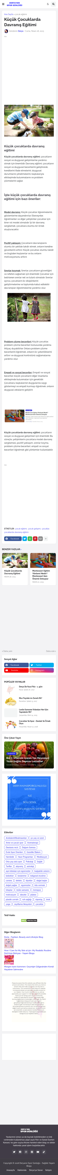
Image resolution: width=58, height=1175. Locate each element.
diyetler (29, 880)
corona (9, 880)
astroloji (30, 866)
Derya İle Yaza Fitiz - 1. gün (30, 687)
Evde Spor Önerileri (14, 852)
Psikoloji (29, 862)
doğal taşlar (41, 880)
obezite (23, 895)
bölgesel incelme (38, 876)
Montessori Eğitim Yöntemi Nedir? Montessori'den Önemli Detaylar (41, 575)
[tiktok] (44, 1152)
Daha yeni (7, 651)
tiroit (48, 899)
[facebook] (20, 1152)
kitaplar (9, 890)
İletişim (48, 1170)
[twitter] (14, 1152)
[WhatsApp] (30, 538)
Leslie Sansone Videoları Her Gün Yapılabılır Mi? (33, 711)
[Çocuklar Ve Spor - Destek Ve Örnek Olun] (10, 724)
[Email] (40, 538)
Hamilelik (10, 857)
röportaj (38, 899)
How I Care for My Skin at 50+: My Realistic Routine (27, 950)
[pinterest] (32, 1152)
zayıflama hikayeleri (23, 904)
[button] (3, 4)
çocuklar (45, 529)
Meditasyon (42, 857)
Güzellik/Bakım (33, 852)
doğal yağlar (11, 885)
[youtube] (38, 1152)
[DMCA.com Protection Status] (29, 921)
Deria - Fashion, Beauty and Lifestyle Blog (23, 937)
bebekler (10, 876)
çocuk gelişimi (34, 529)
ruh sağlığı (26, 899)
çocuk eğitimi (21, 14)
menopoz (37, 890)
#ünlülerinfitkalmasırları (16, 838)
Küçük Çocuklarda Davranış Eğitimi (13, 572)
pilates (33, 895)
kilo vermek (40, 885)
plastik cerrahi (12, 899)
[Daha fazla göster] (45, 538)
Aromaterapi (32, 843)
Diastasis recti (12, 847)
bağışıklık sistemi (42, 871)
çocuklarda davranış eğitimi (16, 532)
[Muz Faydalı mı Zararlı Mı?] (10, 701)
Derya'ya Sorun (36, 1170)
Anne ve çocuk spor (14, 843)
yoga (8, 904)
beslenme (22, 876)
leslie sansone (22, 890)
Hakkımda (21, 1170)
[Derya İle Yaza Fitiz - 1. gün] (10, 689)
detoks (19, 880)
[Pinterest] (35, 538)
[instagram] (26, 1152)
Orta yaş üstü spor (14, 862)
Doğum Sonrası (28, 847)
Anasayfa (10, 1170)
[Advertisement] (29, 68)
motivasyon (11, 895)
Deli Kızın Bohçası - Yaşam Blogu (19, 953)
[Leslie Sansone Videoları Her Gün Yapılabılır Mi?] (10, 712)
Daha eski (50, 651)
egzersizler (26, 885)
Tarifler (9, 866)
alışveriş (19, 866)
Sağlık (39, 862)
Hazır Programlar (25, 857)
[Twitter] (24, 538)
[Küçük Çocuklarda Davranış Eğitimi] (15, 560)
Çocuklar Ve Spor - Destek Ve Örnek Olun (34, 722)
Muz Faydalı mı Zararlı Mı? (30, 698)
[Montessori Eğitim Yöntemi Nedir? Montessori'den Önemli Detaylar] (43, 560)
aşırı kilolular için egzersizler (18, 871)
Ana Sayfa (8, 14)
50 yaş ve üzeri (37, 838)
